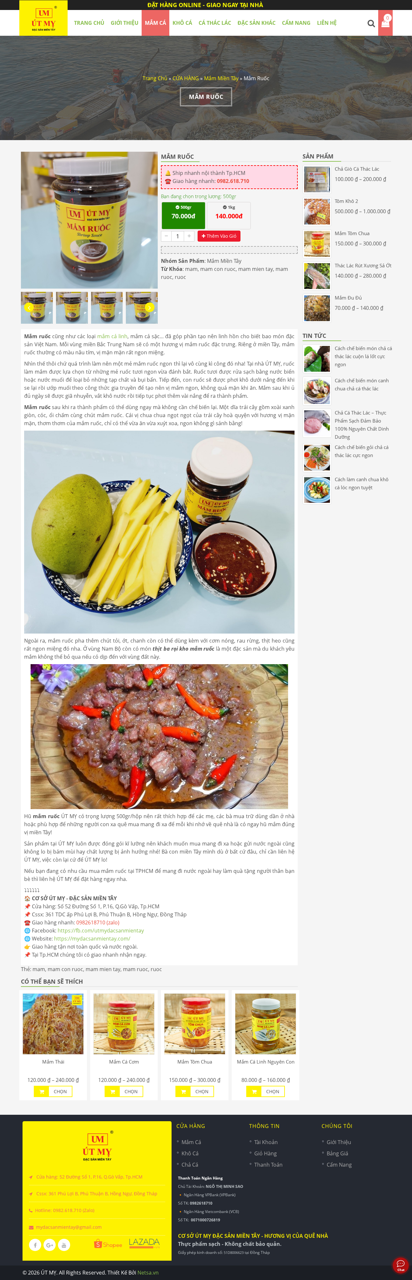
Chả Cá (190, 1164)
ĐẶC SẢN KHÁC (257, 22)
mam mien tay (255, 268)
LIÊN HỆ (327, 22)
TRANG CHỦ (89, 22)
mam (191, 268)
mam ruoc (135, 969)
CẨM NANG (296, 22)
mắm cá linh (112, 336)
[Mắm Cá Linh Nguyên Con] (265, 1024)
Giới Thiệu (124, 22)
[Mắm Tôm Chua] (194, 1024)
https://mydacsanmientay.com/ (92, 938)
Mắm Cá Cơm (124, 1061)
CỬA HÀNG (186, 78)
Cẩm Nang (339, 1164)
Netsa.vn (148, 1272)
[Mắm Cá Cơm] (124, 1024)
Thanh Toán (268, 1164)
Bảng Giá (337, 1153)
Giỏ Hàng (265, 1153)
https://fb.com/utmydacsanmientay (101, 930)
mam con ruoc (218, 268)
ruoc (180, 277)
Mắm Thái (53, 1061)
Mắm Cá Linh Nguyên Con (266, 1061)
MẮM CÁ (155, 22)
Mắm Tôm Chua (194, 1061)
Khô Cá (190, 1153)
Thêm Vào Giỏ (220, 236)
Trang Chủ (155, 78)
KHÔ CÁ (182, 22)
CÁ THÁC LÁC (215, 22)
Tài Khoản (266, 1142)
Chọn (60, 1091)
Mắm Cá (191, 1142)
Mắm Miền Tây (221, 78)
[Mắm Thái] (53, 1024)
